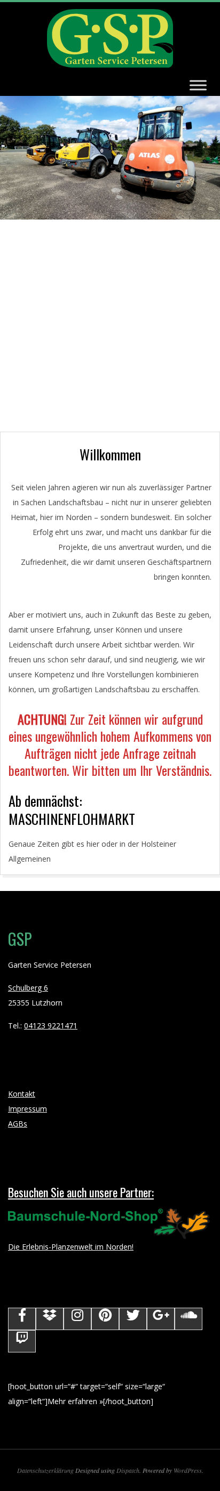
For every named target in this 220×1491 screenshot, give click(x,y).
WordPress (188, 1470)
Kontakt (21, 1094)
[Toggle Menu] (198, 85)
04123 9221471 (50, 1025)
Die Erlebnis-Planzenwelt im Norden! (81, 1218)
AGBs (17, 1124)
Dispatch (127, 1470)
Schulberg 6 (28, 988)
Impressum (27, 1109)
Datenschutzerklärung (45, 1470)
